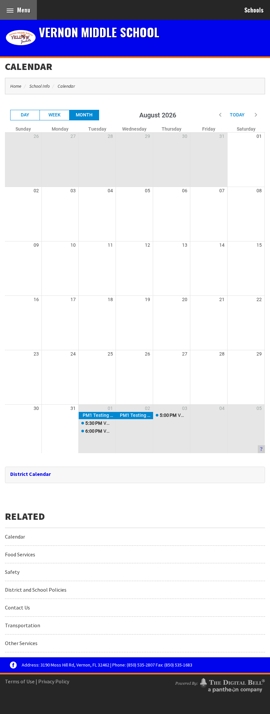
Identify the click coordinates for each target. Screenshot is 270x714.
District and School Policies (36, 589)
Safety (12, 572)
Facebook (13, 665)
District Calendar (30, 474)
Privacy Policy (53, 681)
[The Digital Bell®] (220, 684)
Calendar (28, 66)
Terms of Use (20, 681)
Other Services (21, 643)
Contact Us (17, 607)
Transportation (22, 625)
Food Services (20, 554)
